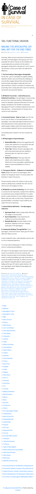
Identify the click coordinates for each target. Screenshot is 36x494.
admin (26, 52)
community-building (8, 279)
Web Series (6, 458)
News (5, 400)
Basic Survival (7, 319)
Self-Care (6, 427)
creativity (19, 279)
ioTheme (17, 490)
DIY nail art (20, 281)
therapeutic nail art (8, 296)
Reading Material (8, 419)
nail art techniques (8, 289)
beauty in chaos (19, 278)
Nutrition (5, 402)
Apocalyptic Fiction (8, 311)
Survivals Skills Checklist (10, 436)
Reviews (5, 425)
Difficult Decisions (8, 344)
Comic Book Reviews (9, 330)
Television (6, 438)
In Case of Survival (11, 19)
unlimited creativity (8, 298)
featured (5, 355)
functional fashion (18, 284)
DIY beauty (11, 281)
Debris (5, 342)
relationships (7, 422)
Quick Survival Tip (8, 416)
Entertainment (7, 347)
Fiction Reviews (8, 358)
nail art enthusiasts (24, 287)
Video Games (7, 455)
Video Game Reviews (9, 452)
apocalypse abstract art (18, 275)
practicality (5, 292)
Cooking (5, 339)
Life (4, 386)
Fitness (5, 361)
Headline (5, 366)
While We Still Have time (10, 461)
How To (5, 377)
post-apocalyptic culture (17, 290)
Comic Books (7, 333)
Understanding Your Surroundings (13, 449)
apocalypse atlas (7, 276)
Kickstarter (6, 383)
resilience (4, 293)
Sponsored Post (8, 430)
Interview (6, 380)
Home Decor (6, 375)
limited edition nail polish (10, 286)
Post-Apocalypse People (10, 411)
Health (5, 369)
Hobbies (18, 273)
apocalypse (5, 275)
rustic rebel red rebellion (18, 293)
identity (28, 284)
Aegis (4, 306)
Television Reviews (9, 441)
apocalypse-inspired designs (23, 276)
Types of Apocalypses (9, 447)
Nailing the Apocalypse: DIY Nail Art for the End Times (16, 48)
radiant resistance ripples (19, 292)
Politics (5, 408)
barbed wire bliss (7, 278)
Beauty (5, 322)
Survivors (29, 295)
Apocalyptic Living (8, 314)
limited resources (26, 286)
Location (5, 389)
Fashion (12, 273)
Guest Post (6, 364)
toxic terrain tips (22, 296)
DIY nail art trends (16, 283)
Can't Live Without (8, 328)
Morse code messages (8, 287)
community (29, 278)
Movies (5, 397)
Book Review (7, 325)
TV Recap (6, 444)
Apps (4, 317)
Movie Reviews (7, 394)
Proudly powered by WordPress (12, 488)
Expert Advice (7, 350)
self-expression (10, 295)
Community (6, 336)
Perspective (6, 405)
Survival (5, 433)
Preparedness (7, 413)
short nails (21, 295)
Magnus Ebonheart (8, 391)
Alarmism (5, 308)
